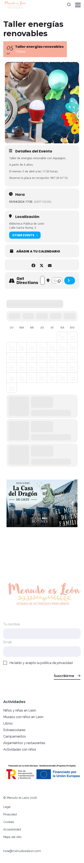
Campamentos (14, 736)
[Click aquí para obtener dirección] (69, 280)
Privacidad (10, 814)
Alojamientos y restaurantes (24, 743)
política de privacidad (56, 663)
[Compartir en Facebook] (33, 264)
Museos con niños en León (23, 717)
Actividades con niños (19, 749)
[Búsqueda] (68, 5)
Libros (8, 723)
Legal (7, 807)
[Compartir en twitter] (41, 264)
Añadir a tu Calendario (38, 251)
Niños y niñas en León (19, 710)
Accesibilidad (12, 829)
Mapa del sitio (12, 837)
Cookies (8, 822)
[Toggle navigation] (78, 5)
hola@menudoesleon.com (22, 851)
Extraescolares (14, 730)
